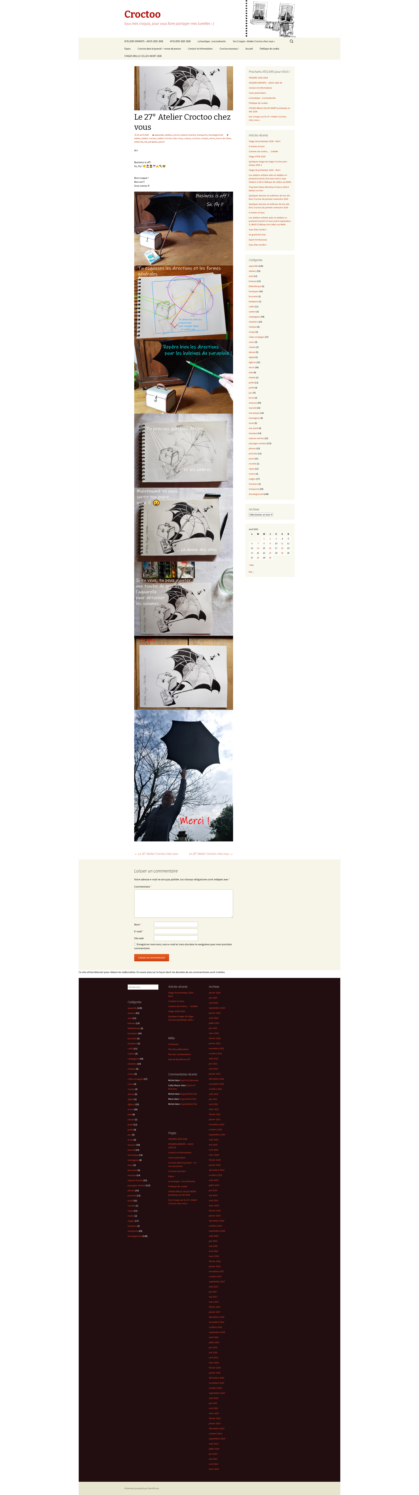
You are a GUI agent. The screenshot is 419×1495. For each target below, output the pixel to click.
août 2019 (213, 1180)
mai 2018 (213, 1246)
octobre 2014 (215, 1433)
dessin (252, 352)
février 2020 (215, 1159)
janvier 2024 (214, 1012)
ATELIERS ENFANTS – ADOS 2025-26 (265, 82)
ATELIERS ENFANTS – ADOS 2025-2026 (143, 41)
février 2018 (215, 1261)
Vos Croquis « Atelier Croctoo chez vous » (254, 41)
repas (252, 468)
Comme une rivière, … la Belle (263, 151)
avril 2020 (213, 1149)
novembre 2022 (216, 1048)
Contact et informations (200, 48)
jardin (251, 382)
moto (251, 423)
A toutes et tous (257, 146)
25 (282, 552)
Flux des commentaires (179, 1054)
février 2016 (215, 1367)
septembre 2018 (217, 1230)
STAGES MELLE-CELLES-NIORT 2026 (143, 56)
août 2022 (213, 1058)
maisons (253, 402)
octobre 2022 (215, 1053)
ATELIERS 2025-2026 (180, 41)
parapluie (152, 141)
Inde (251, 372)
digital (252, 357)
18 (282, 548)
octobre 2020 (215, 1129)
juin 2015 (213, 1403)
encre (176, 134)
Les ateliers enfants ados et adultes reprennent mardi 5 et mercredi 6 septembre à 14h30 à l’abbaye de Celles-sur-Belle (270, 221)
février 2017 (215, 1306)
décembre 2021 (216, 1078)
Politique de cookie (269, 48)
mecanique (254, 412)
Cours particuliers (257, 92)
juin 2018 (213, 1240)
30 (270, 557)
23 (270, 552)
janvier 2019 (214, 1215)
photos (252, 448)
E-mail (138, 931)
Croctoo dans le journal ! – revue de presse (159, 48)
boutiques (254, 291)
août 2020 (213, 1139)
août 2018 (213, 1235)
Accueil (249, 48)
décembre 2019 (216, 1170)
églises (252, 362)
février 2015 (215, 1418)
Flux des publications (178, 1049)
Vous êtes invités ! (258, 229)
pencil (161, 141)
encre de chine (223, 138)
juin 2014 (213, 1453)
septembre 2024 (217, 1007)
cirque (252, 331)
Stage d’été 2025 (257, 156)
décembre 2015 (216, 1377)
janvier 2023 (214, 1043)
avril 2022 (213, 1068)
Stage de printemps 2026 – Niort (264, 141)
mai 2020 (213, 1144)
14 (258, 548)
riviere (252, 473)
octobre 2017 (215, 1276)
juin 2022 (213, 1063)
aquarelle (159, 134)
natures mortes (188, 134)
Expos (127, 48)
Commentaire (143, 886)
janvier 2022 (214, 1073)
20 (252, 552)
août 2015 (213, 1398)
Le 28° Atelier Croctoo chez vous (211, 854)
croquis (204, 138)
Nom (137, 924)
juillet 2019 (214, 1185)
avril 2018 (213, 1251)
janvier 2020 (214, 1164)
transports (202, 134)
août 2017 (213, 1286)
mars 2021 (214, 1109)
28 (258, 557)
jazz (251, 392)
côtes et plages (256, 336)
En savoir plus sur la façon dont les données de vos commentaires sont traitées (181, 972)
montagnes (254, 418)
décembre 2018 (216, 1220)
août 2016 (213, 1337)
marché (252, 407)
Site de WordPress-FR (179, 1059)
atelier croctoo (149, 138)
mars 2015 (214, 1413)
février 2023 (215, 1038)
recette (252, 463)
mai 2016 (213, 1352)
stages (252, 478)
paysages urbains (257, 443)
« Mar (251, 565)
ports (251, 458)
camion (252, 311)
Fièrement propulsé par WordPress (141, 1488)
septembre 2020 (217, 1134)
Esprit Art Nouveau (258, 239)
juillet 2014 (214, 1448)
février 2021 (215, 1114)
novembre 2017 (216, 1271)
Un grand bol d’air (257, 234)
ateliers (169, 134)
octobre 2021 (215, 1088)
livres (251, 397)
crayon (187, 138)
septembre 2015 (217, 1393)
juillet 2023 (214, 1023)
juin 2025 (213, 997)
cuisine (252, 347)
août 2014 (213, 1443)
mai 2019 (213, 1195)
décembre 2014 (216, 1428)
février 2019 (215, 1210)
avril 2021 (213, 1104)
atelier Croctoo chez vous (170, 138)
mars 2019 (214, 1205)
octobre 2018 (215, 1225)
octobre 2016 (215, 1327)
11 (282, 543)
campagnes (254, 316)
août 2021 (213, 1094)
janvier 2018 (214, 1266)
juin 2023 (213, 1028)
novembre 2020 (216, 1124)
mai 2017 (213, 1296)
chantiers (253, 321)
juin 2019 (213, 1190)
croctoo (196, 138)
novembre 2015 (216, 1382)
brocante (253, 296)
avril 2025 (213, 1002)
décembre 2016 (216, 1317)
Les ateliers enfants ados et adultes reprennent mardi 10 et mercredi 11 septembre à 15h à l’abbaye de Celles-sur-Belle (270, 178)
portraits (253, 453)
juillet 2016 (214, 1342)
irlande (252, 377)
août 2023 (213, 1018)
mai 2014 (213, 1458)
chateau (253, 326)
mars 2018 (214, 1256)
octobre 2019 (215, 1175)
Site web (139, 938)
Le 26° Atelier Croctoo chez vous (156, 854)
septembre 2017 (217, 1281)
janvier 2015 (214, 1423)
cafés (251, 306)
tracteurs (253, 483)
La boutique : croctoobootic (212, 41)
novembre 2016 (216, 1322)
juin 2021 (213, 1099)
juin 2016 (213, 1347)
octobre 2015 (215, 1387)
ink (145, 141)
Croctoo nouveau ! (229, 48)
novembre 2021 (216, 1083)
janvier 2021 (214, 1119)
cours (251, 342)
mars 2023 (214, 1033)
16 (270, 548)
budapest (253, 301)
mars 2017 (214, 1301)
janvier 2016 (214, 1372)
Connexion (173, 1044)
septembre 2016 (217, 1332)
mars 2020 (214, 1154)
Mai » (251, 571)
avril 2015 (213, 1408)
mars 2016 (214, 1362)
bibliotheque (255, 286)
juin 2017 (213, 1291)
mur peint (253, 428)
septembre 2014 (217, 1438)
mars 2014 (214, 1469)
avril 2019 (213, 1200)
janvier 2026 (214, 992)
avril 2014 (213, 1463)
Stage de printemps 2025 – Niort (264, 170)
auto (251, 276)
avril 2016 (213, 1357)
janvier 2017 (214, 1311)
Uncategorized (216, 134)
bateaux (253, 281)
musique (253, 433)
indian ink (138, 141)
